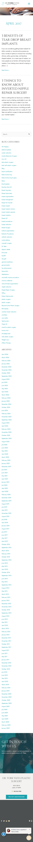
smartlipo (4, 315)
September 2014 (6, 575)
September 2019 (6, 501)
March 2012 (5, 628)
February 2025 (6, 398)
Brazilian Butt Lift (7, 187)
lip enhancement (6, 268)
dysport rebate (6, 249)
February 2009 (6, 725)
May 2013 (4, 591)
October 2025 (6, 373)
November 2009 (7, 697)
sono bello (5, 318)
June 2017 (5, 535)
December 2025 (6, 367)
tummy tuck (5, 330)
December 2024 (6, 404)
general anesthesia (7, 262)
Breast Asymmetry (7, 193)
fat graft (4, 259)
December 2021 (6, 466)
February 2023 (6, 429)
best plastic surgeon (7, 162)
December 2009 (6, 694)
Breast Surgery (6, 228)
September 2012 (6, 613)
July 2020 (4, 485)
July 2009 (4, 709)
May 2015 (4, 566)
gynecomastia (6, 265)
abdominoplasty (6, 150)
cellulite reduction (7, 237)
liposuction (5, 271)
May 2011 (4, 657)
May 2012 (4, 622)
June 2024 (5, 410)
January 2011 (5, 660)
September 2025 (7, 376)
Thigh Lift (4, 324)
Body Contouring (7, 175)
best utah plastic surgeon (9, 165)
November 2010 (6, 666)
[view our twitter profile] (4, 821)
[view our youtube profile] (9, 821)
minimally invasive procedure (10, 277)
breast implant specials (8, 212)
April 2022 (5, 454)
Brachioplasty (5, 184)
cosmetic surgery (7, 243)
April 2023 (5, 426)
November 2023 (6, 417)
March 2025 (5, 395)
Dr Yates (4, 246)
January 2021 (5, 482)
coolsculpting (6, 240)
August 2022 (5, 442)
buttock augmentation (8, 231)
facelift (4, 256)
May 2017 (4, 538)
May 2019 (4, 510)
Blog (3, 168)
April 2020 (5, 491)
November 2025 (6, 370)
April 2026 (5, 354)
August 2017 (5, 529)
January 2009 (6, 728)
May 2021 (4, 476)
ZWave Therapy (6, 343)
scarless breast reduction (9, 312)
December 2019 (6, 498)
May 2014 (5, 582)
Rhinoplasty (5, 309)
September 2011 (6, 647)
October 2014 (6, 572)
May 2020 (5, 488)
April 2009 (5, 719)
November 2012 (6, 607)
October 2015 (6, 557)
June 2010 (5, 675)
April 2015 (5, 569)
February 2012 (6, 632)
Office (3, 293)
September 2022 (7, 438)
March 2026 (5, 357)
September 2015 (6, 560)
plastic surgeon (6, 299)
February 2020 (6, 494)
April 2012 (5, 625)
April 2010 (5, 681)
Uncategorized (6, 333)
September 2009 (7, 703)
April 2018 (5, 522)
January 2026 (6, 364)
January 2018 (5, 526)
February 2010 (6, 688)
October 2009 (6, 700)
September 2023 (7, 420)
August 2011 (5, 650)
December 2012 (6, 604)
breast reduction (6, 224)
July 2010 (4, 672)
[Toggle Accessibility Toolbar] (4, 834)
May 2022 (5, 451)
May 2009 (5, 716)
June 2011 (4, 653)
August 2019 (5, 504)
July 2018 (4, 519)
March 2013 (5, 594)
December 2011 (6, 638)
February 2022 (6, 460)
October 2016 (6, 544)
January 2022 (6, 463)
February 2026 (6, 361)
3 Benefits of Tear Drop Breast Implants (16, 40)
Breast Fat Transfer (7, 203)
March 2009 (5, 722)
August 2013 (5, 588)
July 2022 (4, 445)
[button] (16, 797)
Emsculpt (4, 253)
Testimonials (5, 321)
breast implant (6, 206)
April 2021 (5, 479)
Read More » (5, 70)
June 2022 (5, 448)
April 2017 (5, 541)
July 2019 (4, 507)
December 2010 (6, 663)
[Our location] (32, 821)
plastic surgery (6, 302)
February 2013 (6, 597)
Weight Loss (5, 340)
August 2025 (5, 379)
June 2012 (5, 619)
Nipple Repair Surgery (8, 290)
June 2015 (5, 563)
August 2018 (5, 516)
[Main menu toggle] (29, 3)
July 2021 (4, 470)
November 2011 (6, 641)
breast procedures (7, 221)
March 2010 (5, 685)
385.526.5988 (17, 791)
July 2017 (4, 532)
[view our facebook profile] (1, 821)
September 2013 (6, 585)
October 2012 (6, 610)
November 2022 (6, 432)
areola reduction (6, 153)
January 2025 (6, 401)
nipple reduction (6, 287)
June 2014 (5, 579)
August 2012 (5, 616)
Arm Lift (4, 159)
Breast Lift (4, 218)
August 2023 (5, 423)
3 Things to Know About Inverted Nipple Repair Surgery (15, 87)
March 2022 (5, 457)
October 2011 (6, 644)
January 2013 (5, 600)
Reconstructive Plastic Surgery (10, 305)
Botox (3, 181)
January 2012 (5, 635)
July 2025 (4, 382)
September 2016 (6, 547)
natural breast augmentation (10, 284)
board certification (7, 171)
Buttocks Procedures (8, 234)
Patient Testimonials (7, 296)
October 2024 (6, 407)
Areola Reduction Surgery (9, 156)
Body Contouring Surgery (9, 178)
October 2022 (6, 435)
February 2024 (6, 414)
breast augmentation (8, 196)
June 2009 (5, 713)
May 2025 (5, 389)
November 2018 (6, 513)
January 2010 (5, 691)
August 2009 (5, 706)
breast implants (6, 215)
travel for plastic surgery (9, 327)
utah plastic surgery (7, 337)
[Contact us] (30, 821)
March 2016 (5, 551)
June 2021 (5, 473)
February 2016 (6, 554)
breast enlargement (7, 200)
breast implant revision (8, 209)
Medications (5, 274)
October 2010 (6, 669)
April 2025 (5, 392)
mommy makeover (7, 281)
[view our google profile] (6, 821)
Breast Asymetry (6, 190)
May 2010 (5, 678)
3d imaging (5, 147)
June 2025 (5, 385)
